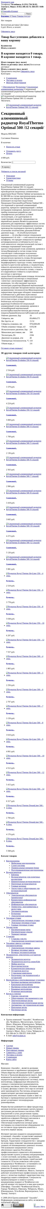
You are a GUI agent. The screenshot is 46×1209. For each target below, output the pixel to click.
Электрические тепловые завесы (25, 948)
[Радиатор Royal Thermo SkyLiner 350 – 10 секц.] (25, 625)
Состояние (6, 138)
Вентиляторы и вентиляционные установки (25, 980)
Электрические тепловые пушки (25, 920)
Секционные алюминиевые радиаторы (19, 88)
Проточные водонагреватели (24, 884)
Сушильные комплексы (21, 973)
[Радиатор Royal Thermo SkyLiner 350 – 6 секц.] (25, 592)
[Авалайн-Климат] (9, 11)
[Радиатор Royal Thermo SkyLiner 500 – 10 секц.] (25, 758)
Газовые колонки (18, 886)
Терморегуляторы (19, 934)
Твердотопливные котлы (22, 1000)
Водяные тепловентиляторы (23, 952)
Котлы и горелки (13, 994)
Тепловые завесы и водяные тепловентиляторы (18, 944)
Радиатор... (10, 581)
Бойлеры (15, 875)
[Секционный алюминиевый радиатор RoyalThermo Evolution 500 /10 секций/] (25, 526)
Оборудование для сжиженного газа (27, 998)
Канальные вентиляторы (22, 984)
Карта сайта (11, 1059)
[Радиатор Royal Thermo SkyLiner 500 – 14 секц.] (25, 791)
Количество (6, 162)
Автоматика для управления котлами (27, 1005)
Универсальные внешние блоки (25, 868)
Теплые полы (12, 927)
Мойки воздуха (18, 964)
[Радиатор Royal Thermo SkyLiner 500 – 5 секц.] (25, 675)
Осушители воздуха (20, 971)
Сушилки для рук (19, 939)
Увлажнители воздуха (20, 959)
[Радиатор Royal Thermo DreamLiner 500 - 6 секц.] (25, 824)
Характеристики (13, 178)
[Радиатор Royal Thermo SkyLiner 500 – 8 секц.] (25, 725)
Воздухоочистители (19, 966)
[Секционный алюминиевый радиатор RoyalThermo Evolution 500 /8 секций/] (25, 493)
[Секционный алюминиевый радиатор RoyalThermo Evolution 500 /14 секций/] (25, 559)
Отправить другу (13, 151)
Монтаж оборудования (16, 83)
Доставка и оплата (14, 80)
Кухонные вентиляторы (21, 991)
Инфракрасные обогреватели (24, 904)
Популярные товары (15, 1050)
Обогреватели (9, 87)
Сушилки (10, 936)
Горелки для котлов (19, 996)
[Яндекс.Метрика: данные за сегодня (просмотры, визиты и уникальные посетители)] (39, 1205)
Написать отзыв (13, 147)
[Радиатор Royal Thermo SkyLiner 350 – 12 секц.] (25, 642)
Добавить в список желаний (13, 171)
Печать (9, 153)
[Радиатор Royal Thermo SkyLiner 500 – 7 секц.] (25, 708)
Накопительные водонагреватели (25, 881)
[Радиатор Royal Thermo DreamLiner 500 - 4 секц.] (25, 808)
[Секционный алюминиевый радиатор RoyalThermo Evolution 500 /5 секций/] (25, 443)
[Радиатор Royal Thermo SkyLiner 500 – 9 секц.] (25, 741)
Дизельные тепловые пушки (23, 923)
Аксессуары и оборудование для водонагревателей (25, 889)
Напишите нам (7, 2)
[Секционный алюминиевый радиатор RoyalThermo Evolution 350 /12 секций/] (25, 410)
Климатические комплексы (23, 968)
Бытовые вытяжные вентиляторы (26, 982)
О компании (11, 78)
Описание (10, 176)
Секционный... (11, 365)
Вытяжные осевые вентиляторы (25, 987)
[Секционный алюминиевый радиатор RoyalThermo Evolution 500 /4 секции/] (25, 426)
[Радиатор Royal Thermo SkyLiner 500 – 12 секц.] (25, 775)
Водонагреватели (13, 872)
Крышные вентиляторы (21, 989)
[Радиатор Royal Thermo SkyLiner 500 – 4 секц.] (25, 659)
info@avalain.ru (19, 1036)
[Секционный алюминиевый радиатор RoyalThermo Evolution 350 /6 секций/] (25, 360)
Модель (4, 134)
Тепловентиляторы (19, 911)
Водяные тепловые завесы (22, 950)
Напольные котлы (19, 1007)
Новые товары (12, 1048)
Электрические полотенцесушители (27, 941)
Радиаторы (21, 87)
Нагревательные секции (21, 932)
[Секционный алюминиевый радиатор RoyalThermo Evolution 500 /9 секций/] (25, 509)
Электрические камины (21, 916)
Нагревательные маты (21, 929)
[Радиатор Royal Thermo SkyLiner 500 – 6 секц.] (25, 692)
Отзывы (9, 180)
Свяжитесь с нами (14, 1052)
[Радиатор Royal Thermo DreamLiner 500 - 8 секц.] (25, 841)
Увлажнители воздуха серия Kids (25, 962)
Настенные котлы (19, 1010)
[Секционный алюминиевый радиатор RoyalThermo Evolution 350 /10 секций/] (25, 393)
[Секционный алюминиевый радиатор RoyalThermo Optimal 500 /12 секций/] (25, 107)
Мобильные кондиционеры (23, 863)
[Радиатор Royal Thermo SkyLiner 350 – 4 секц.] (25, 576)
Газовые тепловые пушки (22, 925)
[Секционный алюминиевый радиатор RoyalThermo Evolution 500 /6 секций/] (25, 460)
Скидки (9, 1046)
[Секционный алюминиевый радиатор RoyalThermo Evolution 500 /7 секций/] (25, 476)
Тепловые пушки (13, 918)
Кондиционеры (13, 861)
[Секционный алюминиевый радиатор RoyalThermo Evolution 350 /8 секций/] (25, 377)
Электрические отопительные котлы (27, 1003)
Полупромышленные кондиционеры (27, 870)
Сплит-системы (18, 865)
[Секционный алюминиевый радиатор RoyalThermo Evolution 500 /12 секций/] (25, 543)
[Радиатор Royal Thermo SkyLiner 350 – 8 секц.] (25, 609)
